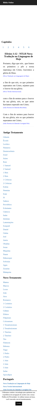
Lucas (5, 289)
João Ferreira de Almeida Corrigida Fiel (17, 390)
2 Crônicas (7, 183)
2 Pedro (6, 357)
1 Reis (5, 173)
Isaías (5, 215)
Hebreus (6, 346)
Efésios (6, 314)
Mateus (6, 282)
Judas (5, 371)
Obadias (6, 244)
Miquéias (6, 251)
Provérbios (7, 205)
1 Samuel (6, 165)
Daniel (5, 229)
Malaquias (7, 272)
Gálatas (6, 311)
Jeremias (6, 219)
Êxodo (5, 141)
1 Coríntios (7, 303)
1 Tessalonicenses (10, 325)
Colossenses (8, 321)
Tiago (5, 350)
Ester (5, 194)
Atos (5, 296)
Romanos (7, 300)
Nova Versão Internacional (12, 386)
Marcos (6, 286)
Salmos (6, 201)
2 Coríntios (7, 307)
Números (6, 148)
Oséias (5, 233)
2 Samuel (6, 169)
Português (8, 379)
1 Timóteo (7, 332)
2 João (5, 364)
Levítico (6, 144)
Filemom (6, 343)
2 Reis (5, 176)
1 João (5, 360)
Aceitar (18, 403)
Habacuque (7, 258)
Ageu (5, 265)
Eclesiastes (7, 208)
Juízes (5, 158)
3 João (5, 368)
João (5, 293)
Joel (4, 237)
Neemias (6, 190)
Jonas (5, 247)
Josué (5, 155)
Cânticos (6, 212)
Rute (5, 162)
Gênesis (6, 137)
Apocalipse (7, 375)
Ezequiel (6, 226)
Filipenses (7, 318)
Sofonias (6, 261)
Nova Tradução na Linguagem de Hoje (16, 383)
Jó (4, 197)
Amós (5, 240)
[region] (18, 21)
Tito (4, 339)
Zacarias (6, 269)
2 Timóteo (7, 336)
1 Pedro (6, 353)
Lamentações (8, 222)
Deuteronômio (8, 151)
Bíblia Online (8, 3)
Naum (5, 254)
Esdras (5, 187)
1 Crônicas (7, 180)
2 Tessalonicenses (10, 328)
